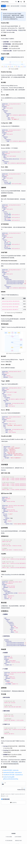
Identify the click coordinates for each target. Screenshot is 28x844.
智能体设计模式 (18, 840)
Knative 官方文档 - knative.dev (10, 770)
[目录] (18, 1)
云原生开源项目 (18, 836)
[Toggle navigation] (24, 1)
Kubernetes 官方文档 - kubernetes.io (12, 772)
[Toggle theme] (21, 1)
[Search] (16, 1)
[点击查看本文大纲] (2, 58)
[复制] (24, 103)
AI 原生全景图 (9, 836)
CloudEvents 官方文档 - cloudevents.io (13, 774)
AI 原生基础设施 (8, 840)
